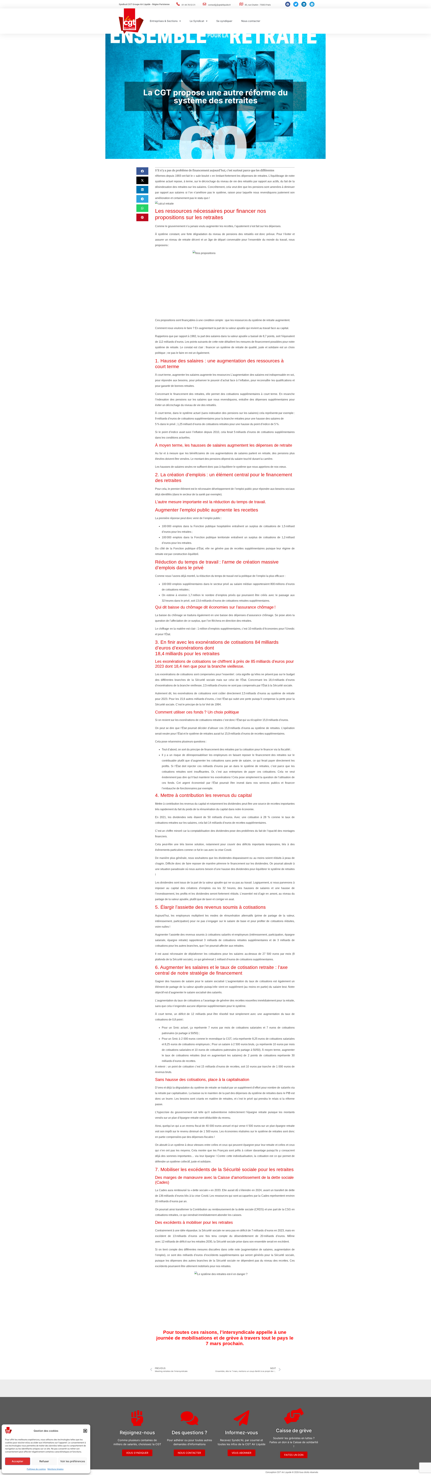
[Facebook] (287, 4)
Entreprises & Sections (164, 21)
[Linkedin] (303, 4)
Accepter (17, 1461)
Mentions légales (55, 1469)
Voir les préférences (72, 1461)
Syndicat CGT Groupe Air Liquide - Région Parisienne (144, 4)
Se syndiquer (224, 21)
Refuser (44, 1461)
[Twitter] (295, 4)
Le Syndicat (197, 21)
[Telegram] (311, 4)
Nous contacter (250, 21)
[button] (85, 1431)
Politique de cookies (36, 1469)
